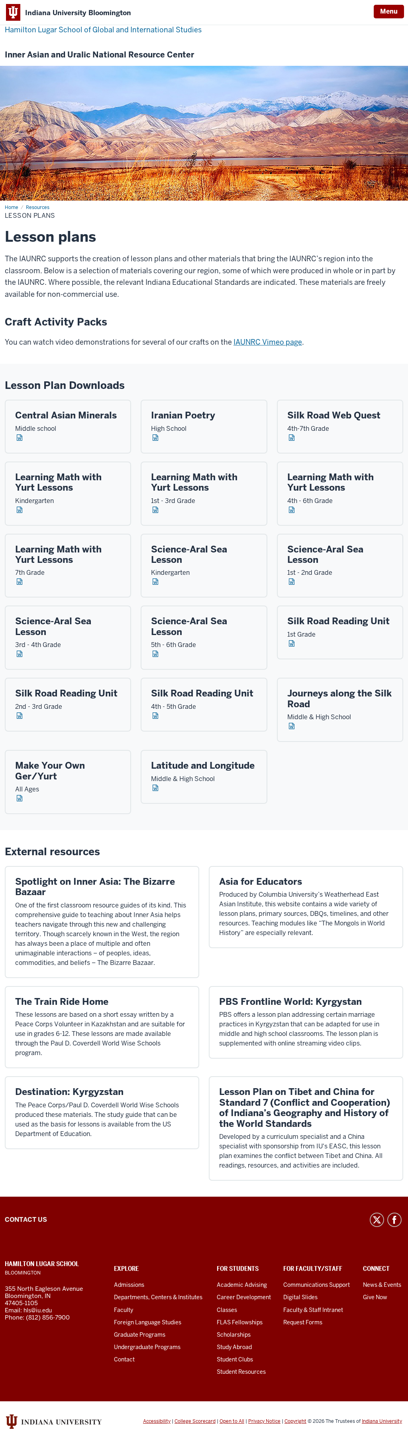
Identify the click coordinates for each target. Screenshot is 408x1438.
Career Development (244, 1297)
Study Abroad (234, 1347)
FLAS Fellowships (240, 1322)
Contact (124, 1359)
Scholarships (234, 1334)
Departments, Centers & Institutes (158, 1297)
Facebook (394, 1220)
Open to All (232, 1421)
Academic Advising (242, 1284)
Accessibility (157, 1421)
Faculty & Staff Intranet (313, 1310)
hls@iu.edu (38, 1310)
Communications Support (316, 1284)
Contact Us (26, 1219)
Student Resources (241, 1371)
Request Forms (302, 1322)
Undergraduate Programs (147, 1347)
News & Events (382, 1284)
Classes (227, 1310)
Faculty (123, 1310)
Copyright (295, 1421)
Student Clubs (235, 1359)
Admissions (129, 1284)
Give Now (375, 1297)
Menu (389, 11)
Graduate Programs (139, 1334)
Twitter (377, 1220)
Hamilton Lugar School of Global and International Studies (103, 29)
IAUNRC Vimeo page (267, 342)
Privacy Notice (264, 1421)
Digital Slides (300, 1297)
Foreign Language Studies (147, 1322)
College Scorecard (195, 1421)
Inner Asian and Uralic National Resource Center (99, 54)
